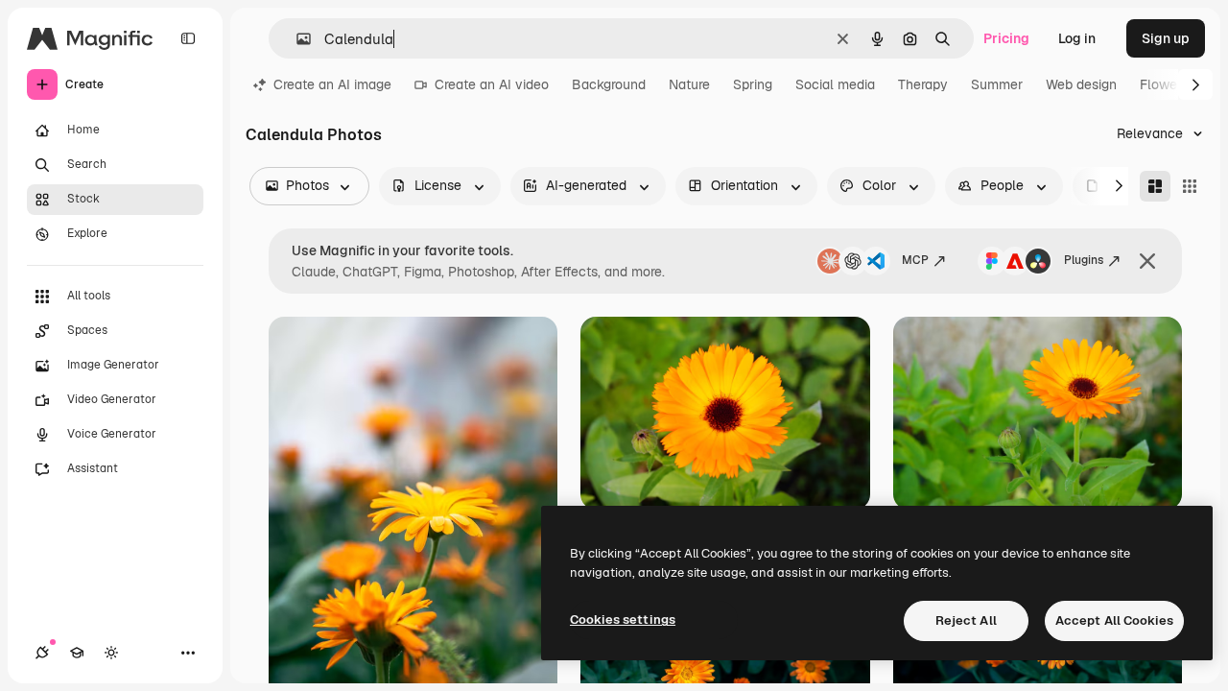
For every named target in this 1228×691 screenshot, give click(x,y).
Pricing (1006, 38)
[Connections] (42, 652)
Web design (1081, 84)
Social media (835, 84)
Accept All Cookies (1114, 620)
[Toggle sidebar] (188, 38)
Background (609, 84)
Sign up (1166, 38)
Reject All (966, 620)
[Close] (1147, 261)
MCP (915, 260)
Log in (1077, 38)
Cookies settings (622, 619)
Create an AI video (492, 84)
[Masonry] (1155, 186)
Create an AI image (332, 84)
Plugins (1083, 260)
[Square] (1189, 186)
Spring (752, 84)
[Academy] (76, 652)
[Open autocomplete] (296, 39)
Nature (689, 84)
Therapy (923, 84)
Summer (997, 84)
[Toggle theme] (111, 652)
